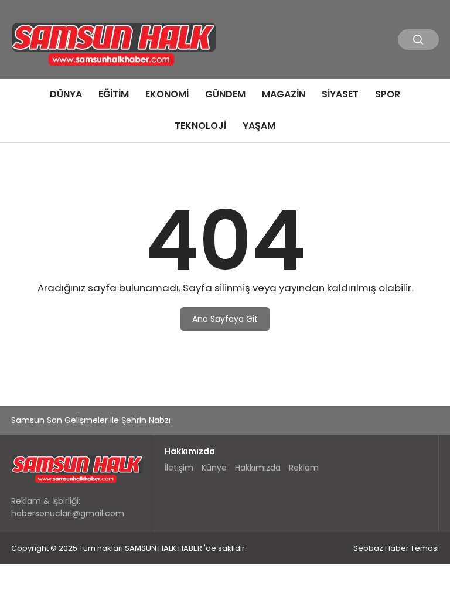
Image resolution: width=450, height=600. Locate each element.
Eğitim (113, 94)
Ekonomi (167, 94)
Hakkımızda (258, 467)
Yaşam (259, 125)
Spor (387, 94)
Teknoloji (200, 125)
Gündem (225, 94)
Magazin (283, 94)
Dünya (66, 94)
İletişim (179, 467)
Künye (214, 467)
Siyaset (340, 94)
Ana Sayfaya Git (225, 319)
